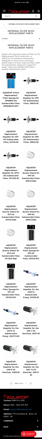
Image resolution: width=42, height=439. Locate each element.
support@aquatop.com (21, 409)
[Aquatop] (19, 11)
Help (6, 427)
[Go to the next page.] (31, 383)
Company (8, 421)
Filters (5, 39)
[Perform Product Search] (36, 16)
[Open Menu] (4, 11)
